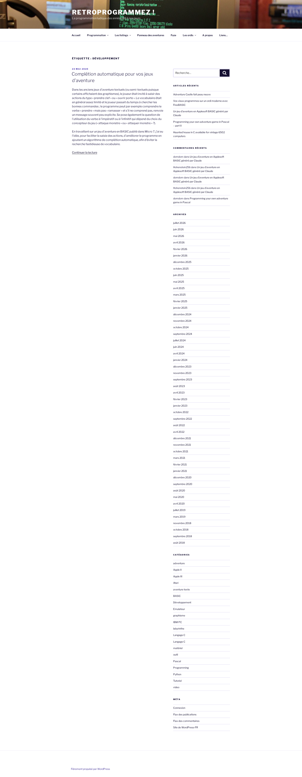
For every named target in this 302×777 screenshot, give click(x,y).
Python (177, 674)
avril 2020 (179, 503)
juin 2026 (178, 229)
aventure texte (181, 589)
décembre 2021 (182, 438)
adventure (179, 563)
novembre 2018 (182, 523)
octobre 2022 (180, 412)
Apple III (177, 576)
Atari (175, 582)
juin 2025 (178, 275)
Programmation (96, 35)
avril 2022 (178, 431)
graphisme (179, 615)
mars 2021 (179, 457)
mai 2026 (178, 235)
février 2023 (180, 399)
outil (175, 654)
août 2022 (179, 425)
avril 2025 (179, 288)
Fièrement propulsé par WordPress (90, 768)
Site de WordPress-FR (185, 727)
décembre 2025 (182, 261)
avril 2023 (179, 392)
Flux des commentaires (186, 720)
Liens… (223, 35)
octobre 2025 (181, 268)
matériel (177, 648)
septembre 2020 (182, 484)
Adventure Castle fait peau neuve (192, 94)
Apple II (177, 569)
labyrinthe (178, 628)
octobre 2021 (180, 451)
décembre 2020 (182, 477)
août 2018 (179, 542)
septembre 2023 (182, 379)
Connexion (179, 707)
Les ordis (188, 35)
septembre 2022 (182, 418)
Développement (182, 602)
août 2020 (179, 490)
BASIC (177, 595)
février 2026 (180, 249)
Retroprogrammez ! (113, 12)
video (176, 687)
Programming (181, 667)
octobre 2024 (181, 327)
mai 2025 (178, 281)
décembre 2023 (182, 366)
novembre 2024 (182, 320)
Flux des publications (184, 714)
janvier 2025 (180, 307)
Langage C (179, 635)
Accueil (76, 35)
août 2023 (179, 386)
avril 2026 (179, 242)
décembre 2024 (182, 314)
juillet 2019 (179, 510)
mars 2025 (179, 294)
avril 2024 (179, 353)
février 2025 (180, 301)
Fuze (173, 35)
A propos (207, 35)
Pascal (177, 661)
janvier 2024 (180, 359)
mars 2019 (179, 516)
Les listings (121, 35)
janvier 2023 (180, 405)
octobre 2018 (180, 529)
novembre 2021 (182, 444)
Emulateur (179, 608)
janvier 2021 (180, 470)
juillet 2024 (179, 340)
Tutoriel (177, 680)
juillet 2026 (179, 222)
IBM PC (177, 622)
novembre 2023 (182, 372)
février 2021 (180, 464)
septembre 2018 (182, 536)
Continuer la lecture (84, 152)
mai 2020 (178, 496)
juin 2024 (178, 346)
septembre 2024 (182, 333)
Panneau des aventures (150, 35)
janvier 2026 (180, 255)
